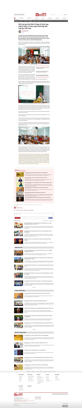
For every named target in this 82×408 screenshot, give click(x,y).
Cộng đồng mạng (57, 379)
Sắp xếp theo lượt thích (45, 220)
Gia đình (56, 376)
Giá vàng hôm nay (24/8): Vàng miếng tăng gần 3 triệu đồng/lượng (36, 172)
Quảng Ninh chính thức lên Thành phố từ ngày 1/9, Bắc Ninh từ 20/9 (36, 187)
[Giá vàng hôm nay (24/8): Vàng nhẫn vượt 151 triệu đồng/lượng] (18, 337)
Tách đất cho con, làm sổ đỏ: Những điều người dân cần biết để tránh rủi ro (38, 322)
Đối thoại (20, 379)
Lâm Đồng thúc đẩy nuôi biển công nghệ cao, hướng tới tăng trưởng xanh (38, 281)
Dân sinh (47, 376)
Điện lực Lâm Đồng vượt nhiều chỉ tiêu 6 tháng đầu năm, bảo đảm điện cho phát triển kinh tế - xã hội (38, 258)
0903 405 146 (16, 404)
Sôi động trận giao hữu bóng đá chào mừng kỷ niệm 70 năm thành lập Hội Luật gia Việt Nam (42, 75)
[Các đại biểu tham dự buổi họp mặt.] (34, 135)
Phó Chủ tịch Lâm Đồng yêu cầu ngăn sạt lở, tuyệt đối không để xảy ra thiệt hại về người (38, 274)
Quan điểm (20, 387)
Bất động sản (39, 376)
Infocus (54, 371)
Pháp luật (33, 371)
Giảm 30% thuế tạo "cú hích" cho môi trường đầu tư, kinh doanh (36, 177)
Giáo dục (47, 377)
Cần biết (56, 378)
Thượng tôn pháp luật (30, 210)
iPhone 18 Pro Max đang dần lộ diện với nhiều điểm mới (35, 350)
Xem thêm (34, 287)
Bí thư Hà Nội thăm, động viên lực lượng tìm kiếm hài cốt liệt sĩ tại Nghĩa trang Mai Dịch (38, 316)
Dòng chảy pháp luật (31, 376)
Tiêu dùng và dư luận (40, 382)
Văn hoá (47, 378)
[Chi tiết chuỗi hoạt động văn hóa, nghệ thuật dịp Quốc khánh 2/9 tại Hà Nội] (20, 199)
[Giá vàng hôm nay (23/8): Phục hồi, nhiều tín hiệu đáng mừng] (18, 367)
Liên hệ (16, 14)
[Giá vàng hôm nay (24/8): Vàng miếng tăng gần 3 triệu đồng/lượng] (20, 174)
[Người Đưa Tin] (29, 394)
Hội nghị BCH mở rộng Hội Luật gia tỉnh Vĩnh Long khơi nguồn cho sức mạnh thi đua (42, 72)
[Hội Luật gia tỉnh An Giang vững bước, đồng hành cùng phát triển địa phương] (18, 241)
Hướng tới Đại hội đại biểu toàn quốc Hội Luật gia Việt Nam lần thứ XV (59, 19)
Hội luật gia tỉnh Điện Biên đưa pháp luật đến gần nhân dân (35, 192)
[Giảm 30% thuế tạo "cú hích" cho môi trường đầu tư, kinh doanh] (20, 179)
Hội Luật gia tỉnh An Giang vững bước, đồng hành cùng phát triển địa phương (42, 68)
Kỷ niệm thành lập (25, 210)
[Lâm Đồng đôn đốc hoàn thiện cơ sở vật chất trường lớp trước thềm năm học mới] (18, 267)
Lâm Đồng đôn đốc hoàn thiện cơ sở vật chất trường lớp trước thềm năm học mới (39, 266)
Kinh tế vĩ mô (39, 378)
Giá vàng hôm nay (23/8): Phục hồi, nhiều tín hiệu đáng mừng (36, 364)
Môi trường (47, 379)
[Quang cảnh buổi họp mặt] (34, 55)
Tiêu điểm (20, 376)
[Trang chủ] (41, 14)
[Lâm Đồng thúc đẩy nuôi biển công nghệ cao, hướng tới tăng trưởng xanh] (18, 283)
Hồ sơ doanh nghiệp (40, 379)
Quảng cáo (22, 14)
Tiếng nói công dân (31, 379)
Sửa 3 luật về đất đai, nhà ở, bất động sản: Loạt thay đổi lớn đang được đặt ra (38, 182)
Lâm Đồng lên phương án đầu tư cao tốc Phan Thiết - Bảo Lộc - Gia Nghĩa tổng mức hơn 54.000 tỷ (38, 251)
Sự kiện (20, 378)
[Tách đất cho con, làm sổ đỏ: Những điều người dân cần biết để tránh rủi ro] (18, 325)
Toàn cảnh (28, 371)
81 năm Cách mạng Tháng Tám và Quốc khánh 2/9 (43, 19)
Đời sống (45, 371)
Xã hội (41, 371)
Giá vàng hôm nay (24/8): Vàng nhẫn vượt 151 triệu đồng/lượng (36, 335)
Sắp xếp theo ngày (52, 220)
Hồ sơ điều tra (30, 378)
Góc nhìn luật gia (30, 377)
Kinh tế (37, 371)
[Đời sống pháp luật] (59, 406)
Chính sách (20, 377)
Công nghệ (38, 383)
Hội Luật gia (21, 210)
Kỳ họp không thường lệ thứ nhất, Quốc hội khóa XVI (30, 19)
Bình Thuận (17, 210)
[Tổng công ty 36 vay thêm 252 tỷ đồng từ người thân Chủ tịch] (18, 345)
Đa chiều (49, 371)
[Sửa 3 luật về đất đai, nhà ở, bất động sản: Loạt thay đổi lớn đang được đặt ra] (20, 184)
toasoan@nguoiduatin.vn (17, 405)
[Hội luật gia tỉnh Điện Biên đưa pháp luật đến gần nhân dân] (20, 194)
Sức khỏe (56, 377)
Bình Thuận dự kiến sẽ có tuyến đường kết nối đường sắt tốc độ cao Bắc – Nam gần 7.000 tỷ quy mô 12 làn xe (38, 223)
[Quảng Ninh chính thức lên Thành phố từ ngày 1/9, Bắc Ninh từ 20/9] (20, 189)
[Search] (62, 14)
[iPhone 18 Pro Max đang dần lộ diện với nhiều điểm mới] (18, 352)
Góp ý (19, 14)
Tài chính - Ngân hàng (40, 377)
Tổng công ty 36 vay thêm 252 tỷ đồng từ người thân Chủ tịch (35, 342)
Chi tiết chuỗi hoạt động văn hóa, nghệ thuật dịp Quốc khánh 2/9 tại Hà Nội (38, 197)
